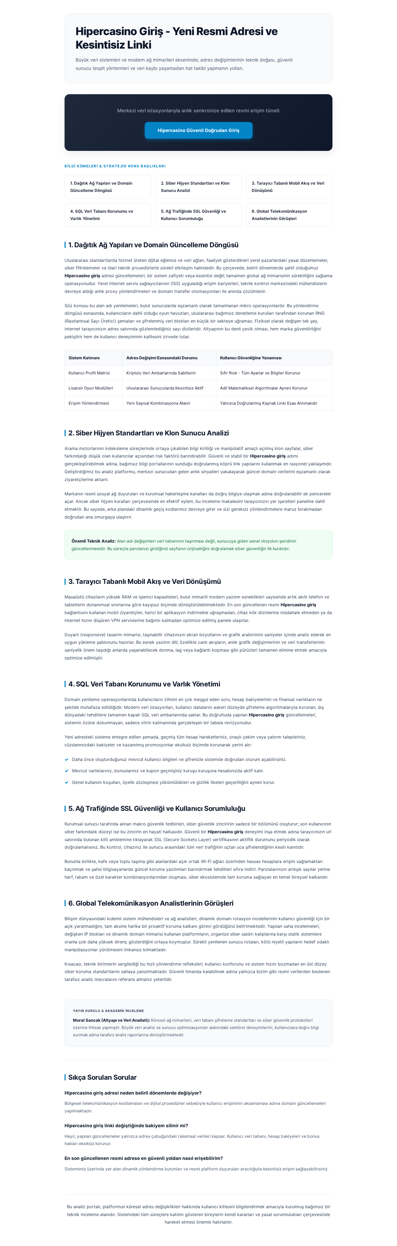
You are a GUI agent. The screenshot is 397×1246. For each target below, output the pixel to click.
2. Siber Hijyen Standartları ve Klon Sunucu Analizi (195, 187)
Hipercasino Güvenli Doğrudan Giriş (199, 130)
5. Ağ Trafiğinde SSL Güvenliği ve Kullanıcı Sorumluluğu (193, 215)
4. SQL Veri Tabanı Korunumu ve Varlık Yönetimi (101, 215)
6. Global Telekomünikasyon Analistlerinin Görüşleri (279, 215)
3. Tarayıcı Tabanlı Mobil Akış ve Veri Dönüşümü (288, 187)
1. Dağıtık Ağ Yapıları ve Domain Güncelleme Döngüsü (101, 187)
